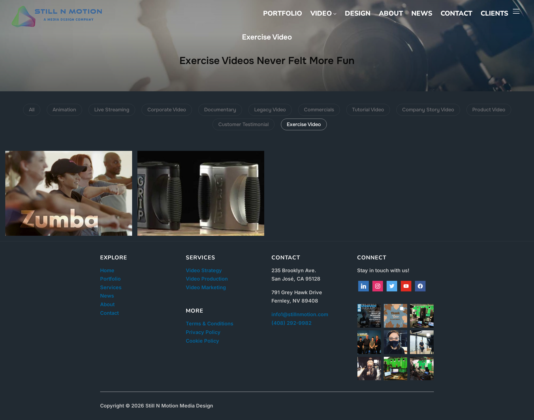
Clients (494, 13)
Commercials (319, 110)
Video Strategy (204, 270)
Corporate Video (166, 110)
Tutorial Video (368, 110)
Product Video (488, 110)
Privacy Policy (203, 332)
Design (357, 13)
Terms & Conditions (209, 323)
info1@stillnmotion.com (299, 314)
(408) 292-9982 (291, 323)
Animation (64, 110)
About (391, 13)
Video (321, 13)
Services (111, 287)
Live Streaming (111, 110)
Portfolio (282, 13)
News (421, 13)
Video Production (207, 279)
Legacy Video (270, 110)
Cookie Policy (202, 341)
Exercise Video (304, 124)
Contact (456, 13)
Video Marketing (206, 287)
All (31, 110)
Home (107, 270)
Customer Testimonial (243, 124)
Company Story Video (428, 110)
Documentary (220, 110)
